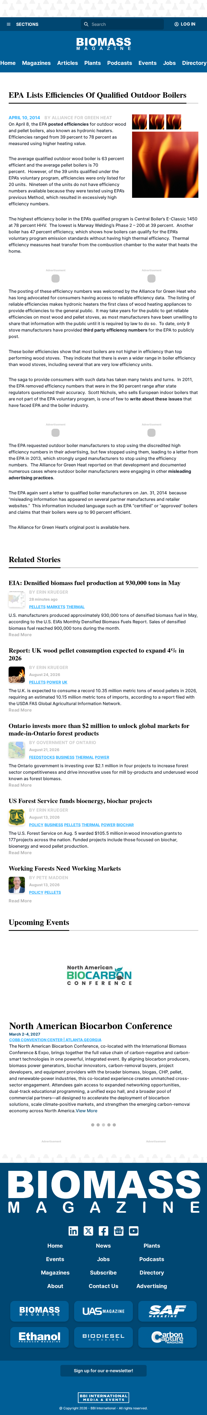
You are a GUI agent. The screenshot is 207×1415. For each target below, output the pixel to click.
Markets (56, 606)
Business (65, 757)
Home (8, 63)
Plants (92, 63)
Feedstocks (42, 757)
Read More (20, 634)
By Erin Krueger (48, 592)
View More (86, 1110)
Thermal (75, 606)
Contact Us (103, 1286)
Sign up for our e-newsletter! (103, 1370)
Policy (36, 824)
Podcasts (119, 63)
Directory (194, 63)
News (103, 1245)
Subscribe (103, 1272)
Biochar (125, 824)
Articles (67, 63)
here (124, 527)
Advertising (151, 1286)
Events (148, 63)
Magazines (36, 63)
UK (64, 682)
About (55, 1286)
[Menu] (8, 24)
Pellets (37, 606)
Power (54, 682)
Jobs (169, 63)
